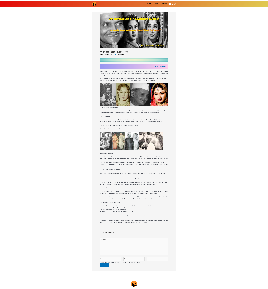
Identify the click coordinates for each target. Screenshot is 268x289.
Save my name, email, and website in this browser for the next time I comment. (121, 262)
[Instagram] (175, 4)
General (112, 54)
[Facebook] (170, 4)
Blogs (156, 4)
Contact (164, 4)
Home (149, 4)
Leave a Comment (104, 54)
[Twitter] (172, 4)
